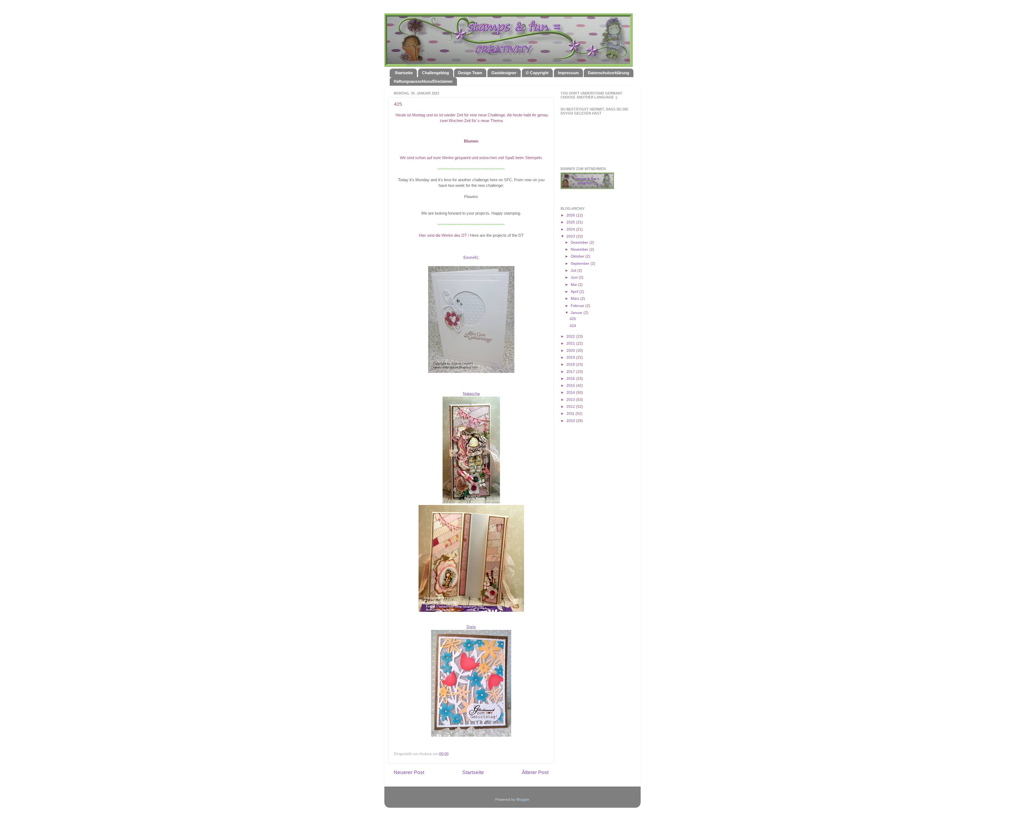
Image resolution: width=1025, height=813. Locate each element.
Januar (577, 313)
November (580, 249)
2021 (571, 343)
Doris (471, 627)
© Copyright (537, 72)
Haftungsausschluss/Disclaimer (423, 81)
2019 (571, 358)
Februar (578, 306)
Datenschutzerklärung (608, 72)
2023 (571, 236)
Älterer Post (535, 772)
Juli (574, 271)
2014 (571, 392)
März (575, 299)
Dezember (580, 242)
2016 (571, 379)
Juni (575, 277)
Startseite (404, 72)
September (580, 264)
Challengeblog (435, 72)
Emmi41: (471, 257)
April (575, 292)
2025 (571, 222)
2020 (571, 351)
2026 (571, 215)
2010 (571, 421)
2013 (571, 400)
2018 (571, 364)
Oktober (578, 256)
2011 (570, 414)
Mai (574, 285)
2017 (571, 372)
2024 (571, 229)
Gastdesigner (504, 72)
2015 (571, 386)
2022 (571, 336)
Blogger (522, 800)
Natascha (471, 394)
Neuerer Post (409, 772)
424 (573, 326)
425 (573, 319)
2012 (571, 407)
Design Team (470, 72)
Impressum (568, 72)
